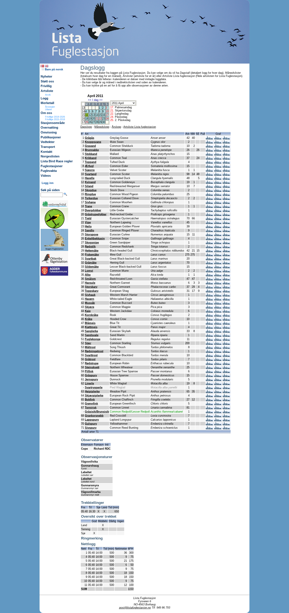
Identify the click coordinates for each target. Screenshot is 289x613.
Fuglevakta (49, 170)
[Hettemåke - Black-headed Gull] (209, 251)
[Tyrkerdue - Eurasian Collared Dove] (209, 198)
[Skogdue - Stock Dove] (209, 190)
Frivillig (46, 86)
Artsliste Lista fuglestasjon (139, 126)
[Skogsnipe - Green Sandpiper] (209, 243)
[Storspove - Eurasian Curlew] (209, 235)
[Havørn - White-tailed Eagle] (209, 299)
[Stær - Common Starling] (209, 343)
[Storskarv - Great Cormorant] (209, 287)
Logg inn (48, 183)
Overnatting (49, 127)
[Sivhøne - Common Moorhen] (209, 202)
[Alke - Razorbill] (209, 275)
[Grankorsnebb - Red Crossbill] (209, 416)
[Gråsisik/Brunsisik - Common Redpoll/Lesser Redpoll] (209, 412)
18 (86, 118)
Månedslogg (101, 126)
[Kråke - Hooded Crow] (209, 319)
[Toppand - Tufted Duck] (209, 162)
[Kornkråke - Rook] (209, 315)
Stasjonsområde (53, 123)
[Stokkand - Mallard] (209, 154)
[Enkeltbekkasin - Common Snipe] (209, 239)
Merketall (47, 103)
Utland (48, 109)
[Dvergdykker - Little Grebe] (209, 211)
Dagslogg (86, 126)
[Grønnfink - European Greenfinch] (209, 404)
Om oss (46, 113)
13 (93, 115)
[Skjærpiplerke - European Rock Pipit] (209, 396)
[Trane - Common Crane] (209, 207)
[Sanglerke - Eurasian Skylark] (209, 331)
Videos (46, 175)
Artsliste (47, 91)
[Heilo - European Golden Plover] (209, 227)
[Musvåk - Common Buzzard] (209, 303)
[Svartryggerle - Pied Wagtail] (209, 388)
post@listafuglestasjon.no (135, 607)
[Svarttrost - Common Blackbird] (209, 355)
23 (103, 118)
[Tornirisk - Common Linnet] (209, 408)
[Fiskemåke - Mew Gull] (209, 255)
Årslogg (116, 126)
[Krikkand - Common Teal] (209, 158)
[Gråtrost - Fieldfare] (209, 359)
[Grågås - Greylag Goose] (209, 138)
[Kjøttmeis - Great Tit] (209, 327)
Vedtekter (48, 142)
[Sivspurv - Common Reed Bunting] (209, 428)
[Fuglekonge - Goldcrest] (209, 339)
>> (101, 99)
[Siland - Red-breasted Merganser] (209, 186)
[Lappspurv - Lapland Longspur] (209, 420)
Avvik (48, 94)
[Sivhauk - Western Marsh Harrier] (209, 295)
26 (90, 122)
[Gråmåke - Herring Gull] (209, 263)
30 (103, 122)
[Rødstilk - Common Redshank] (209, 247)
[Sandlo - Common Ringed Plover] (209, 231)
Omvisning (49, 132)
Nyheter (46, 76)
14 (96, 115)
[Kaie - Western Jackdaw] (209, 311)
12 (90, 115)
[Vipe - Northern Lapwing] (209, 223)
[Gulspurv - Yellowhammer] (209, 424)
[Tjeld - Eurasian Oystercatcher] (209, 219)
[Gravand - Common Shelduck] (209, 146)
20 (93, 118)
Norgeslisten (50, 156)
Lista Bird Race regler (57, 161)
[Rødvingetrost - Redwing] (209, 351)
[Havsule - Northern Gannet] (209, 283)
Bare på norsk (53, 69)
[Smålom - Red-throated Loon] (209, 279)
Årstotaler (50, 107)
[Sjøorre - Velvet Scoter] (209, 170)
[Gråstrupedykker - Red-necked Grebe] (209, 215)
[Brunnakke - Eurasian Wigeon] (209, 150)
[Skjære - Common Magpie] (209, 307)
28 (96, 122)
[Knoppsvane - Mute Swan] (209, 142)
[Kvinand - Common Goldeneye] (209, 182)
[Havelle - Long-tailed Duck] (209, 178)
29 (100, 122)
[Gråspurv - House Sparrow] (209, 376)
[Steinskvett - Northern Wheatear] (209, 368)
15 (100, 115)
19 (90, 118)
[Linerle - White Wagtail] (209, 384)
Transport (48, 147)
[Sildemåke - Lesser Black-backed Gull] (209, 267)
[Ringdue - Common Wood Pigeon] (209, 194)
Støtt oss (47, 81)
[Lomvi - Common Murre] (209, 271)
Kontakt (46, 151)
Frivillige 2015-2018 (55, 119)
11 (86, 115)
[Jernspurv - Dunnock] (209, 380)
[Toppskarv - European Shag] (209, 291)
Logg (44, 98)
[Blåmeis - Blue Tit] (209, 323)
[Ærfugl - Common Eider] (209, 166)
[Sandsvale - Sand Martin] (209, 335)
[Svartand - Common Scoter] (209, 174)
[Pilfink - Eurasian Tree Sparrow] (209, 372)
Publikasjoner (51, 137)
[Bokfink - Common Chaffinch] (209, 400)
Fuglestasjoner (52, 166)
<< (89, 99)
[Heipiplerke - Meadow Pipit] (209, 392)
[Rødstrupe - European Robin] (209, 364)
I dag (95, 99)
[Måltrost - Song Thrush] (209, 347)
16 (103, 115)
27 (93, 122)
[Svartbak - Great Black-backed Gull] (209, 259)
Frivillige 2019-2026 (55, 116)
